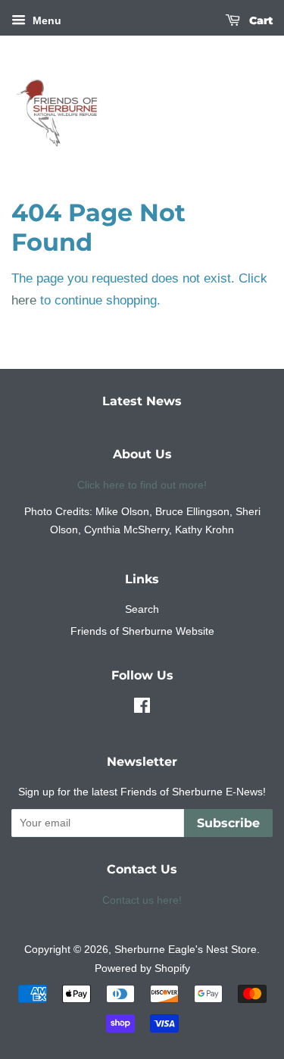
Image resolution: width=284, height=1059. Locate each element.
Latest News (142, 401)
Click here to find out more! (142, 485)
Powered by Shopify (142, 968)
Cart (259, 20)
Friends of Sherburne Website (142, 631)
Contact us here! (142, 900)
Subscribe (228, 823)
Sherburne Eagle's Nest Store (185, 949)
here (23, 300)
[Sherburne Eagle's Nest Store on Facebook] (142, 708)
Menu (45, 20)
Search (142, 609)
